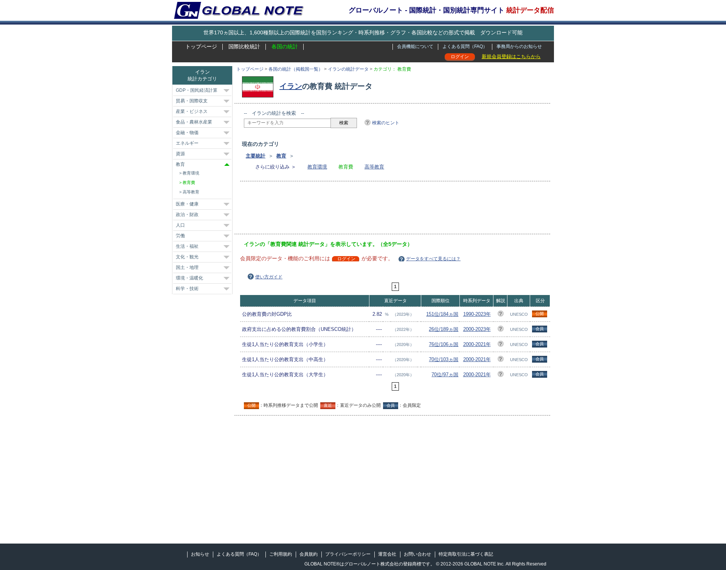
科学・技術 (187, 288)
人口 (180, 225)
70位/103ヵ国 (443, 359)
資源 (180, 153)
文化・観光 (187, 257)
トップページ (201, 46)
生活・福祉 (187, 246)
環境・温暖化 (189, 278)
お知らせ (200, 554)
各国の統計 (284, 46)
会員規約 (308, 554)
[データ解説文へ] (501, 315)
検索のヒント (385, 122)
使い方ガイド (268, 277)
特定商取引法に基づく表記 (466, 554)
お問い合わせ (417, 554)
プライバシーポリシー (348, 554)
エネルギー (187, 143)
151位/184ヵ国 (442, 314)
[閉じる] (227, 164)
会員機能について (415, 46)
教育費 (189, 182)
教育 (281, 156)
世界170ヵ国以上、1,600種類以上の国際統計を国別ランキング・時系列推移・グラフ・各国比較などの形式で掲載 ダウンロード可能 (363, 32)
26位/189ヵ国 (443, 329)
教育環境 (317, 167)
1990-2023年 (477, 314)
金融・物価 (187, 132)
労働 (180, 235)
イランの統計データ (348, 69)
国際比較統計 (244, 46)
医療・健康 (187, 204)
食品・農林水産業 (194, 122)
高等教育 (374, 167)
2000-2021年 (477, 344)
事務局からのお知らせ (519, 46)
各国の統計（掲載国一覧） (295, 69)
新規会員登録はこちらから (511, 56)
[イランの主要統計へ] (259, 86)
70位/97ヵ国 (444, 374)
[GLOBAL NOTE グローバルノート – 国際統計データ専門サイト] (239, 17)
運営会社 (387, 554)
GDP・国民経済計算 (196, 90)
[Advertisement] (381, 210)
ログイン (460, 56)
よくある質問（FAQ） (464, 46)
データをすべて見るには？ (433, 258)
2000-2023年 (477, 329)
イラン (290, 86)
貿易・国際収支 (192, 100)
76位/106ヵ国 (443, 344)
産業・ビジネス (192, 111)
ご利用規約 (280, 554)
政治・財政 (187, 214)
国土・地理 (187, 267)
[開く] (226, 90)
